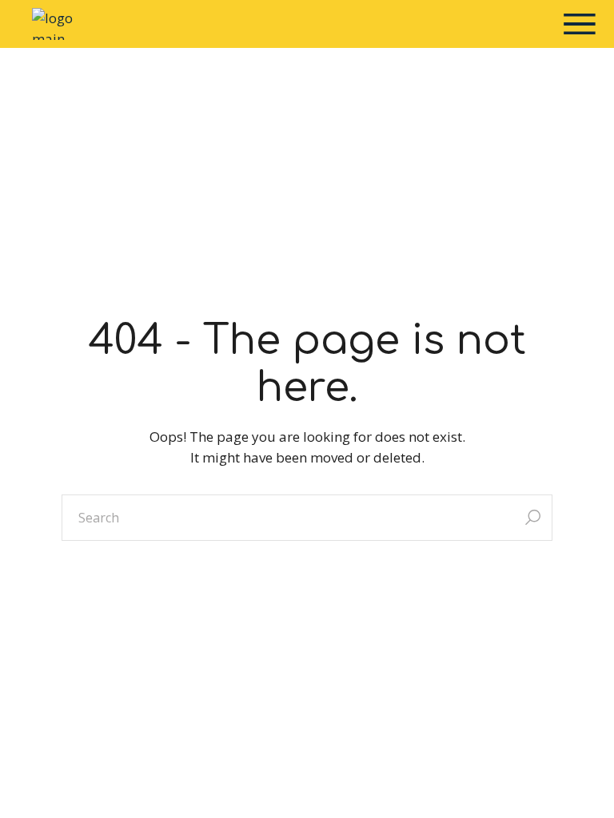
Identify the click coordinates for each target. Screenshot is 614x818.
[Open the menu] (579, 24)
